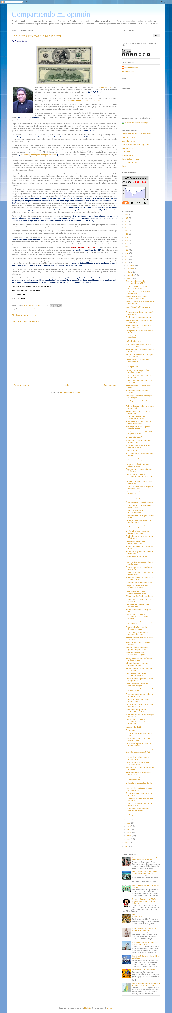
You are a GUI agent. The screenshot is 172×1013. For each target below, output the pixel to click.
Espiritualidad (33, 309)
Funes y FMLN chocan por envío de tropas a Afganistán (139, 423)
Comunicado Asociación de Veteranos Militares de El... (139, 659)
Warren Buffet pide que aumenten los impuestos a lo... (139, 578)
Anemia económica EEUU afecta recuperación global (138, 287)
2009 (127, 846)
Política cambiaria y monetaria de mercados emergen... (138, 685)
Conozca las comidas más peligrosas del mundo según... (139, 488)
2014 (127, 253)
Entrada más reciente (21, 385)
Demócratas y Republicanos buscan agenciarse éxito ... (139, 804)
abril (128, 829)
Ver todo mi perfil (128, 71)
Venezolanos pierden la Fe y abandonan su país (136, 542)
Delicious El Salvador (129, 137)
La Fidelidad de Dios (133, 341)
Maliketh (87, 1008)
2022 (127, 228)
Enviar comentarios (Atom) (70, 393)
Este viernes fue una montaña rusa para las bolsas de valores (145, 943)
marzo (129, 833)
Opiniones (42, 309)
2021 (127, 231)
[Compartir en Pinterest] (60, 305)
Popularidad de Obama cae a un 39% (139, 583)
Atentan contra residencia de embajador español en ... (136, 558)
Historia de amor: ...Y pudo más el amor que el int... (138, 327)
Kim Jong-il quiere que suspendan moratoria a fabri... (138, 428)
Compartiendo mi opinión (51, 14)
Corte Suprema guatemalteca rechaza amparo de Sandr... (139, 794)
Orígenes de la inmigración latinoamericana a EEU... (136, 282)
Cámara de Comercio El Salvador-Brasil (136, 134)
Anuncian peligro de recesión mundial (139, 502)
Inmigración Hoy (128, 148)
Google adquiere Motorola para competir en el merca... (137, 587)
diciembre (130, 265)
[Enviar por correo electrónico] (51, 305)
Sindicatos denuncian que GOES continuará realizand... (138, 753)
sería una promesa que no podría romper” (84, 101)
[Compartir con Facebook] (58, 305)
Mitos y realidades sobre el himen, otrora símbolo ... (138, 361)
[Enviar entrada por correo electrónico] (46, 305)
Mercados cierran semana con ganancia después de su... (137, 649)
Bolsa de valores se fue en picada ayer (140, 749)
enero (129, 839)
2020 (127, 234)
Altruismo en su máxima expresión (138, 317)
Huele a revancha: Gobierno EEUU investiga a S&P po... (138, 498)
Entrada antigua (110, 385)
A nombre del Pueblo (133, 450)
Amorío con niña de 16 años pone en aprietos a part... (139, 573)
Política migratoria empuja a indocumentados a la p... (136, 592)
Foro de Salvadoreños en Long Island (135, 145)
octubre (129, 272)
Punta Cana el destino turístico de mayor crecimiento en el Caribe (144, 873)
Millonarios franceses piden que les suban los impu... (139, 412)
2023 (127, 224)
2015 (127, 250)
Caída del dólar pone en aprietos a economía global (138, 745)
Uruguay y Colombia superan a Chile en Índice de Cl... (139, 522)
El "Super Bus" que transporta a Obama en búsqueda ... (137, 532)
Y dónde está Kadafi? (134, 437)
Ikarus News (126, 166)
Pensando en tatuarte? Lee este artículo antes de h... (137, 465)
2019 (127, 237)
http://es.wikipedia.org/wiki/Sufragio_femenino (38, 155)
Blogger (109, 1008)
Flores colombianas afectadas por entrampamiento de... (138, 763)
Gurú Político (126, 152)
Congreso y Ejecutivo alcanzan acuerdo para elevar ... (137, 815)
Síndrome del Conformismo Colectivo (139, 596)
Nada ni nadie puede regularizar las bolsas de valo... (138, 506)
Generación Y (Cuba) (129, 162)
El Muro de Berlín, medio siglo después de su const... (137, 628)
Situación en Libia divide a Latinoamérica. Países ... (136, 417)
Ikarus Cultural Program (130, 159)
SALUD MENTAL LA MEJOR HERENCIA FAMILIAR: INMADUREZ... (136, 722)
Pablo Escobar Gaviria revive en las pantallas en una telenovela (145, 859)
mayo (129, 826)
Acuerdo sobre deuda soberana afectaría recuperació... (137, 810)
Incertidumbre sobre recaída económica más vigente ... (136, 654)
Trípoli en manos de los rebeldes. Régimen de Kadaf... (138, 446)
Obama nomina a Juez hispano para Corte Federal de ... (139, 779)
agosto (129, 278)
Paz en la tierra (131, 730)
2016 (127, 247)
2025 (127, 218)
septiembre (131, 275)
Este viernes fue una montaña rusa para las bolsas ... (138, 739)
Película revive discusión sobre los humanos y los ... (138, 605)
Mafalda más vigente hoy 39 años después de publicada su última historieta (144, 901)
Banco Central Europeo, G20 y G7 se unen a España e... (139, 705)
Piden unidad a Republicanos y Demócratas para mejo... (137, 711)
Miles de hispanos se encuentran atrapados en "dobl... (138, 664)
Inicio (67, 385)
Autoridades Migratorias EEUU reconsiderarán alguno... (137, 511)
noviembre (131, 269)
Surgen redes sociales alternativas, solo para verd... (139, 366)
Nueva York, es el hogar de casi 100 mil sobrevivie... (139, 758)
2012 (127, 260)
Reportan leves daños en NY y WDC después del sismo (139, 433)
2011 (127, 263)
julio (128, 820)
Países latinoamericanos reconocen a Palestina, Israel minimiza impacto (146, 985)
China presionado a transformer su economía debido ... (138, 700)
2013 (127, 256)
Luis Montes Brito (29, 305)
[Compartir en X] (56, 305)
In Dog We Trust (105, 87)
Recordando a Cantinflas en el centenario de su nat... (137, 633)
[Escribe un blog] (53, 305)
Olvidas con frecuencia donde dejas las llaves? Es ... (139, 600)
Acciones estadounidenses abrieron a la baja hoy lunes (139, 695)
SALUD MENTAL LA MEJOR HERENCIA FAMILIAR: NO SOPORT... (137, 617)
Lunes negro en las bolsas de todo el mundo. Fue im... (139, 690)
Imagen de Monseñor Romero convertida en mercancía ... (137, 298)
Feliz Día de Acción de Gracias (143, 970)
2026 (127, 215)
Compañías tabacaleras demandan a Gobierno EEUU (139, 527)
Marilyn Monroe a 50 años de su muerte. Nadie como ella (144, 930)
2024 (127, 221)
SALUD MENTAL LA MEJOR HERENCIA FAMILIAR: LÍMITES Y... (139, 476)
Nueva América (127, 155)
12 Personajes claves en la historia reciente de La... (138, 441)
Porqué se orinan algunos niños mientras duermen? (137, 371)
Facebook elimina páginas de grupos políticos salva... (139, 789)
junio (128, 823)
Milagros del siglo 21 (133, 727)
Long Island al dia (128, 141)
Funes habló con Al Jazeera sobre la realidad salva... (139, 563)
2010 (127, 843)
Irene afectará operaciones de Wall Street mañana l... (138, 345)
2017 (127, 244)
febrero (129, 836)
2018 (127, 240)
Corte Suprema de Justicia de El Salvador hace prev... (138, 402)
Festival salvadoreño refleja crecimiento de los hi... (136, 674)
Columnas (23, 309)
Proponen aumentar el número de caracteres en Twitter (138, 460)
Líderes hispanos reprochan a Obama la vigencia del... (139, 680)
